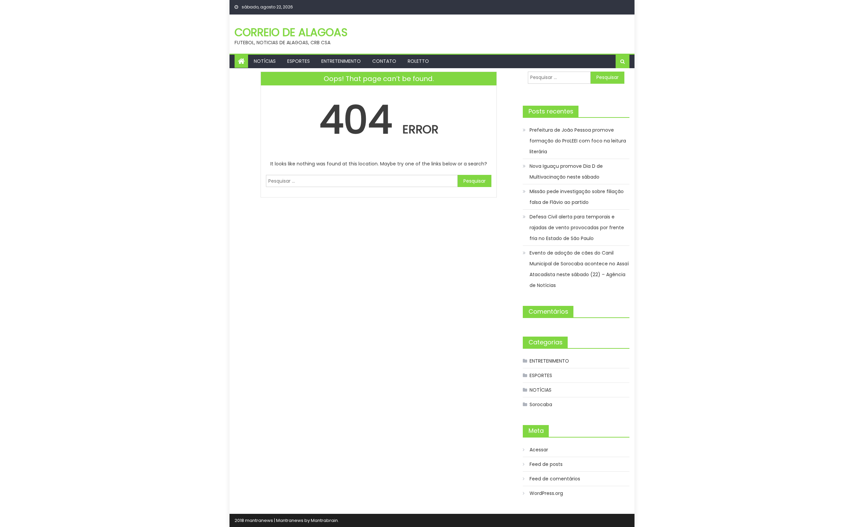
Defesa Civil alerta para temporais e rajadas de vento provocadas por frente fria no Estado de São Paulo (577, 227)
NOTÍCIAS (265, 61)
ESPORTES (298, 61)
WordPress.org (546, 493)
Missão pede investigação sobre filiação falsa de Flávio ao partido (577, 197)
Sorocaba (541, 404)
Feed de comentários (555, 478)
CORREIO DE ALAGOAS (291, 32)
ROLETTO (418, 61)
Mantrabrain (324, 520)
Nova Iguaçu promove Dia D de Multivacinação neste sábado (566, 171)
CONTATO (384, 61)
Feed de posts (546, 464)
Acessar (539, 449)
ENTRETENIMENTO (341, 61)
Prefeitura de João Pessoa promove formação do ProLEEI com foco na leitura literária (578, 141)
